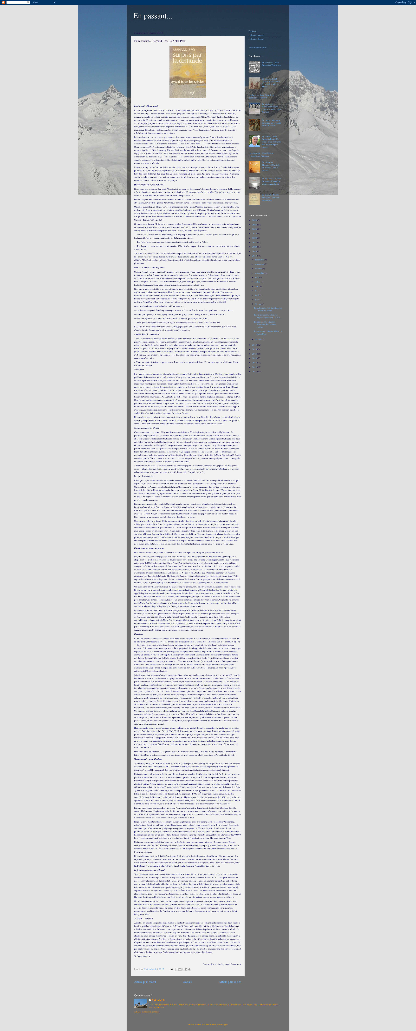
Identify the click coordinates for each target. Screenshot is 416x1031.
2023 (254, 233)
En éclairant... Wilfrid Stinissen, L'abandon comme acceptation (271, 181)
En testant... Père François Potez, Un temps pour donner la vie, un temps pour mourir (271, 141)
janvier (258, 339)
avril (257, 295)
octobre (258, 268)
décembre (259, 259)
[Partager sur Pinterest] (189, 969)
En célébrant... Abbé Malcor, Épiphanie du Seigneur (261, 154)
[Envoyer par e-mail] (177, 969)
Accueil (187, 982)
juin (257, 286)
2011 (254, 371)
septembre (260, 272)
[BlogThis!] (180, 969)
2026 (254, 220)
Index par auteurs (256, 35)
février (258, 304)
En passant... (153, 15)
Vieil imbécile (158, 1000)
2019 (254, 251)
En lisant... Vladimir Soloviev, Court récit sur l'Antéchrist (271, 123)
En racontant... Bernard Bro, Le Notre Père (268, 332)
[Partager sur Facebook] (186, 969)
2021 (254, 242)
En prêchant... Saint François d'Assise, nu (271, 64)
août (257, 277)
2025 (254, 224)
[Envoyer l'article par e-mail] (171, 969)
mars (257, 299)
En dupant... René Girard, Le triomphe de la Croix (261, 96)
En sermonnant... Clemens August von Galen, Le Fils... (267, 316)
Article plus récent (145, 982)
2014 (254, 358)
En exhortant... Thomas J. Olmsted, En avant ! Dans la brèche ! (271, 166)
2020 (254, 246)
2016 (254, 349)
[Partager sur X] (183, 969)
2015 (254, 353)
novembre (259, 264)
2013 (254, 362)
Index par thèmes (256, 38)
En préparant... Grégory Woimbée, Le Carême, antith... (265, 324)
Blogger (224, 1024)
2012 (254, 367)
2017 (254, 344)
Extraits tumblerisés (257, 47)
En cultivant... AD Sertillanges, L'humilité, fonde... (268, 309)
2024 (254, 229)
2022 (254, 237)
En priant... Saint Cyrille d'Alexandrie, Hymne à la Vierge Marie (271, 82)
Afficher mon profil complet (146, 1011)
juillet (258, 281)
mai (257, 290)
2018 (254, 255)
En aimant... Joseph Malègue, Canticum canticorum (271, 197)
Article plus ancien (230, 982)
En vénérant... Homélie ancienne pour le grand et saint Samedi (271, 107)
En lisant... (253, 31)
